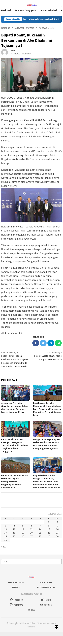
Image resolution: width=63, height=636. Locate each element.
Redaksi (16, 587)
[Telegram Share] (50, 343)
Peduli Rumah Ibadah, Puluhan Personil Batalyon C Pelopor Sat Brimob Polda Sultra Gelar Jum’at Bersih (15, 359)
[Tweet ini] (43, 343)
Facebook (18, 599)
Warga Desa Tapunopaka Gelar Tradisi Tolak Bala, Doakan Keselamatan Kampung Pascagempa (46, 444)
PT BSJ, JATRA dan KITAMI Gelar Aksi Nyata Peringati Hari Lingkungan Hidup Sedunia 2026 (15, 481)
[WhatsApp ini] (58, 343)
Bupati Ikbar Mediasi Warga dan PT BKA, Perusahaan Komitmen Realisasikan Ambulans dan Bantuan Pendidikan (46, 481)
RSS (33, 609)
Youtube (48, 604)
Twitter (48, 599)
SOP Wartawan (16, 582)
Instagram (18, 604)
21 (40, 532)
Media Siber (46, 582)
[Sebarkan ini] (35, 343)
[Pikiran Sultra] (31, 4)
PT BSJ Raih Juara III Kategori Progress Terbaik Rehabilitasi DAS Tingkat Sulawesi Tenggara (14, 445)
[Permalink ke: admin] (4, 52)
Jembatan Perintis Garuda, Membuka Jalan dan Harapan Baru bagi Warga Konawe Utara (14, 407)
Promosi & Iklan (46, 587)
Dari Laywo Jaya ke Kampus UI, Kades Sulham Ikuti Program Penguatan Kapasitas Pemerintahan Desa (47, 409)
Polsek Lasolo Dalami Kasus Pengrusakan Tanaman (48, 356)
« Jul (3, 546)
